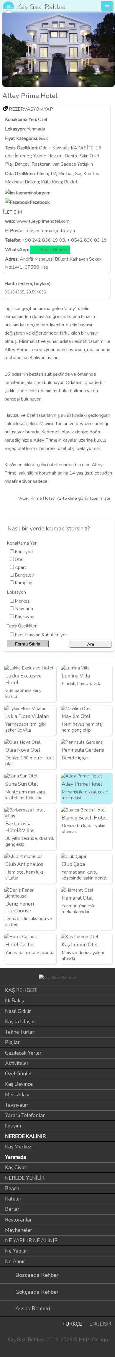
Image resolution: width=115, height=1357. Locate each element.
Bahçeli (22, 164)
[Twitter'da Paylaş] (98, 510)
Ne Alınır (15, 1261)
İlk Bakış (14, 1000)
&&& (44, 138)
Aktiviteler (17, 1063)
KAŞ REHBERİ (21, 990)
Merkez (22, 601)
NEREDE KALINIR (25, 1136)
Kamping (23, 583)
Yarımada (36, 129)
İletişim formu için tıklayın (49, 230)
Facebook (40, 202)
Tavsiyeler (16, 1105)
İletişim (13, 1125)
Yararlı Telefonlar (25, 1115)
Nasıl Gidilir (18, 1011)
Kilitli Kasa (51, 182)
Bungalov (24, 575)
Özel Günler (18, 1073)
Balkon (32, 182)
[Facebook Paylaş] (108, 510)
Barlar (12, 1209)
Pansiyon (24, 552)
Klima (42, 173)
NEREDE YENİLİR (25, 1178)
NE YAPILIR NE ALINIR (31, 1240)
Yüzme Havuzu (48, 156)
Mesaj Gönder (53, 249)
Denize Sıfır (76, 156)
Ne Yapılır (16, 1251)
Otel (42, 119)
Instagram (40, 193)
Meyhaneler (18, 1230)
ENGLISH (100, 1324)
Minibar (65, 173)
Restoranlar (18, 1219)
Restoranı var (45, 164)
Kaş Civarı (24, 616)
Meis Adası (17, 1094)
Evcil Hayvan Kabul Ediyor (41, 635)
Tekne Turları (20, 1032)
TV (53, 173)
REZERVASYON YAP (31, 109)
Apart (20, 567)
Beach (12, 1188)
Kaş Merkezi (18, 1146)
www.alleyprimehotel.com (43, 221)
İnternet (23, 156)
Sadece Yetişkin (77, 164)
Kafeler (13, 1198)
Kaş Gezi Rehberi (42, 6)
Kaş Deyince (19, 1084)
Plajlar (12, 1042)
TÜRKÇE (72, 1324)
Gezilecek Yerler (23, 1053)
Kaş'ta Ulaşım (20, 1021)
